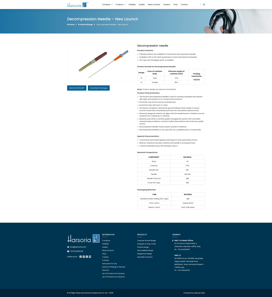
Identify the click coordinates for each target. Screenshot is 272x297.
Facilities (132, 4)
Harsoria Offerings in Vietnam (113, 267)
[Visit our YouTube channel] (90, 256)
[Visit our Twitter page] (84, 256)
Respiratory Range (144, 254)
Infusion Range (143, 247)
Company (106, 4)
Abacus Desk (199, 293)
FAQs (175, 4)
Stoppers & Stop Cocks (146, 244)
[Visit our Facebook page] (81, 256)
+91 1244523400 (183, 249)
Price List (105, 270)
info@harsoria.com (78, 247)
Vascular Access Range (146, 240)
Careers (166, 4)
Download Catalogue (99, 88)
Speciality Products (144, 257)
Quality (142, 4)
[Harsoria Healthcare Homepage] (83, 238)
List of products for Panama (113, 273)
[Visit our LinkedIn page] (87, 256)
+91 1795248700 (183, 270)
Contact (184, 4)
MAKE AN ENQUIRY (76, 88)
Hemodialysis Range (145, 250)
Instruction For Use (109, 263)
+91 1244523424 (76, 251)
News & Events (154, 4)
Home (71, 24)
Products (119, 4)
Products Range (85, 24)
